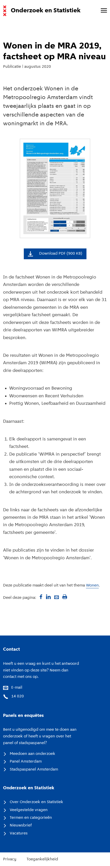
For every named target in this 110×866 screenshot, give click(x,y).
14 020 (17, 696)
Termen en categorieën (31, 818)
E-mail (16, 688)
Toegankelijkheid (42, 859)
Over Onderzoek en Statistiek (36, 802)
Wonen (92, 585)
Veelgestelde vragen (29, 810)
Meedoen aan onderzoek (32, 754)
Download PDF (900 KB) (60, 254)
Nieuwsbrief (21, 825)
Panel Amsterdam (26, 761)
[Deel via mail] (56, 596)
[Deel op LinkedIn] (48, 596)
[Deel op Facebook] (40, 596)
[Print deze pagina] (65, 596)
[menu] (101, 10)
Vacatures (19, 833)
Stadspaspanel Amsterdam (34, 769)
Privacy (9, 859)
